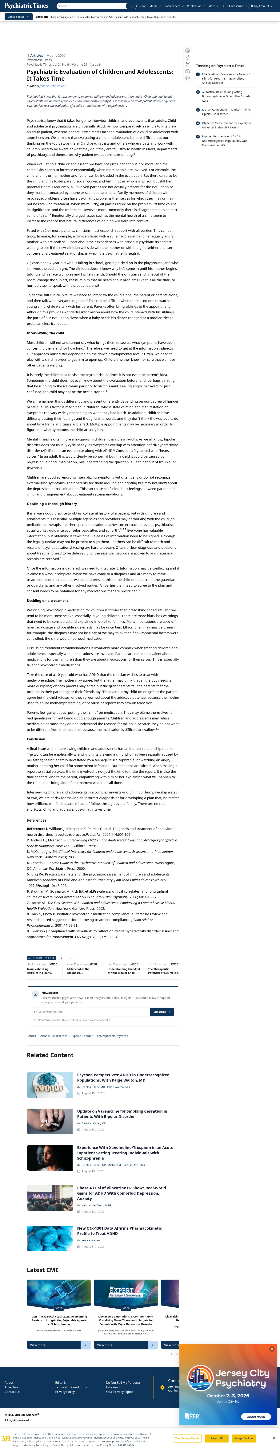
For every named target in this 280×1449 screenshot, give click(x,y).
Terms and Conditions (71, 1387)
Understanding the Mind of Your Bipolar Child (83, 971)
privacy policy (103, 1020)
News (142, 6)
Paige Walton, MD (118, 1087)
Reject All (217, 1438)
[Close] (274, 1438)
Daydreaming (157, 969)
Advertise (11, 1387)
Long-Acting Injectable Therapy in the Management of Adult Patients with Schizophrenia (97, 17)
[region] (140, 1438)
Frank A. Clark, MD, (94, 1087)
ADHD (32, 1036)
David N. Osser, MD (94, 1123)
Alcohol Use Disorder (53, 1036)
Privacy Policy (65, 1392)
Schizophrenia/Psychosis (113, 1036)
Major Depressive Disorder (161, 17)
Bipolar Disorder (82, 1036)
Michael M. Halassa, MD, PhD (126, 1165)
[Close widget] (272, 1349)
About (9, 1382)
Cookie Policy (126, 1445)
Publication (194, 6)
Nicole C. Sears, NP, (94, 1165)
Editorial (61, 1382)
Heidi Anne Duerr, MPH (96, 1205)
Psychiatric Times (39, 60)
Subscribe (160, 1012)
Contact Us (12, 1392)
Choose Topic (16, 16)
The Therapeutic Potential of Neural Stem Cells (124, 971)
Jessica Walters (91, 1240)
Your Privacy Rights (120, 1392)
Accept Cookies (243, 1438)
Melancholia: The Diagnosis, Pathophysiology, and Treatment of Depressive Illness (43, 971)
